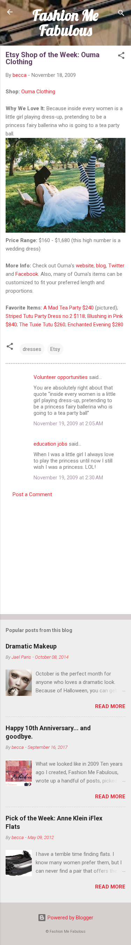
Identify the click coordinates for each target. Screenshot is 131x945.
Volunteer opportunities (61, 377)
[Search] (121, 14)
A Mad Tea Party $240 (68, 308)
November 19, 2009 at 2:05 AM (68, 423)
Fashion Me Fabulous (65, 23)
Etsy (55, 349)
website (85, 265)
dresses (32, 349)
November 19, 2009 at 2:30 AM (68, 477)
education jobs (50, 444)
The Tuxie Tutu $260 (42, 324)
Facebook (26, 274)
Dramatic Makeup (31, 646)
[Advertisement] (65, 554)
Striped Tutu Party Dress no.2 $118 (45, 316)
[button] (121, 56)
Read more (110, 706)
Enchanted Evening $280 (95, 324)
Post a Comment (32, 494)
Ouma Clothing (38, 91)
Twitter (116, 265)
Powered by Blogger (69, 917)
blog (101, 265)
